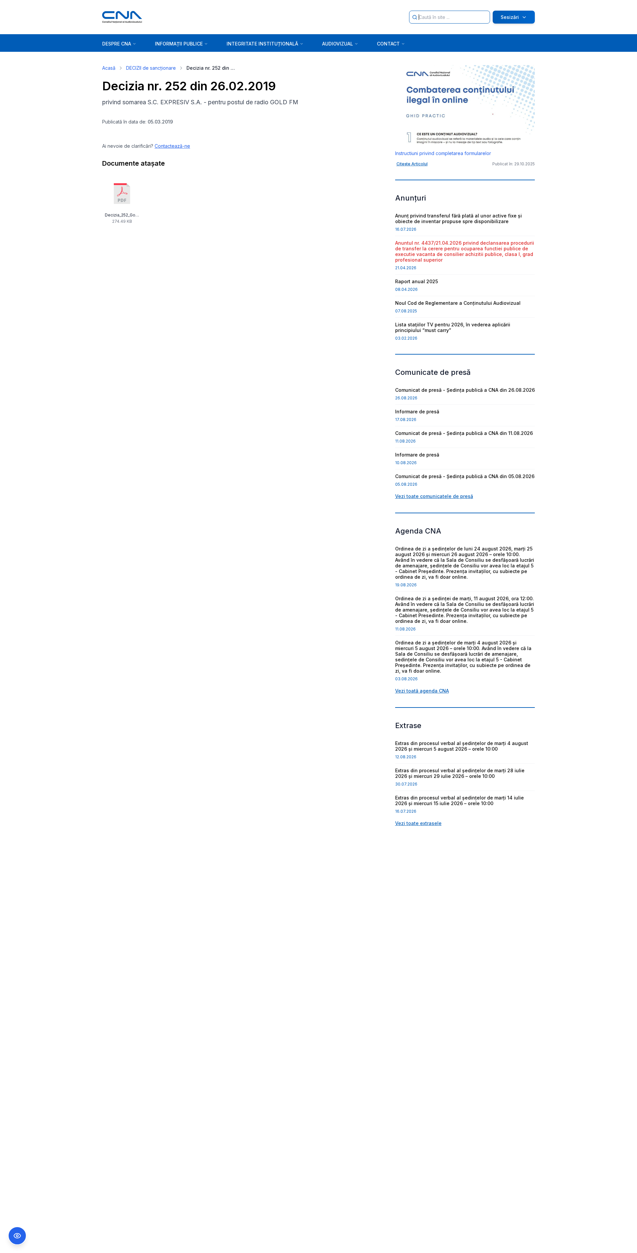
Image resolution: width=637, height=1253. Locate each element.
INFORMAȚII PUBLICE (179, 43)
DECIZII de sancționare (151, 68)
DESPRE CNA (116, 43)
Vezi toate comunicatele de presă (434, 496)
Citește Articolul (412, 163)
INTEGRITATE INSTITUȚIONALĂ (262, 43)
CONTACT (388, 43)
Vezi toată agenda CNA (422, 691)
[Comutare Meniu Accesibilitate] (17, 1235)
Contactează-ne (172, 146)
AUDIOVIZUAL (337, 43)
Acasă (108, 68)
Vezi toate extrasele (418, 823)
